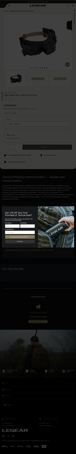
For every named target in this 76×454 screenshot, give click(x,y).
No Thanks (20, 241)
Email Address (9, 229)
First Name (8, 223)
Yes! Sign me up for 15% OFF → (20, 237)
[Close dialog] (72, 208)
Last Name (23, 223)
